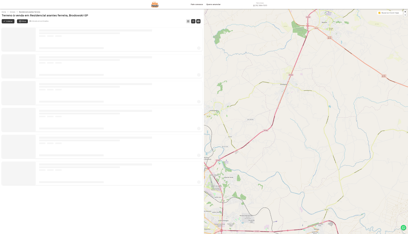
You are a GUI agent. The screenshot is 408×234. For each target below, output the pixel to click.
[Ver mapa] (198, 21)
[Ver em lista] (193, 21)
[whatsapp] (403, 227)
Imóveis (12, 12)
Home (4, 12)
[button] (405, 11)
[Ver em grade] (188, 21)
